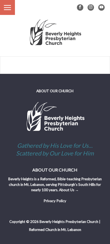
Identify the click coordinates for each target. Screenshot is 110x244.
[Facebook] (80, 7)
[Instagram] (91, 7)
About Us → (69, 190)
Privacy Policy (55, 201)
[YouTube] (101, 7)
